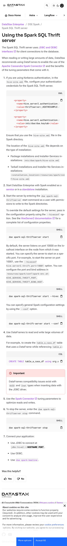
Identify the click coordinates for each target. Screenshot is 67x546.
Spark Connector (24, 398)
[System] (62, 6)
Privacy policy (47, 503)
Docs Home (13, 15)
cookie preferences (54, 524)
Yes (8, 478)
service (10, 189)
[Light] (54, 6)
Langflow (51, 15)
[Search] (47, 5)
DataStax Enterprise (13, 24)
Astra (33, 15)
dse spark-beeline (26, 460)
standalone (28, 189)
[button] (65, 506)
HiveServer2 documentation (36, 218)
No (20, 478)
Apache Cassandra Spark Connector (22, 66)
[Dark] (58, 6)
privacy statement (48, 530)
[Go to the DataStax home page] (15, 495)
